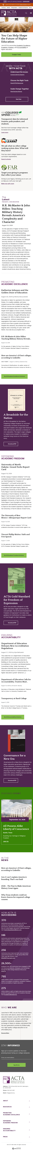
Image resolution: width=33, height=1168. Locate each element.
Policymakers (14, 7)
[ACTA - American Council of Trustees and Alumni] (10, 13)
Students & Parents (23, 7)
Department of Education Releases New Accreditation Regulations (16, 643)
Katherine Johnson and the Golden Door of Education (16, 290)
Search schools (6, 159)
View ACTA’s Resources (16, 83)
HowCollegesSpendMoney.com (12, 930)
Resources (7, 1107)
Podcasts (5, 202)
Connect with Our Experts (17, 74)
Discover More (5, 1033)
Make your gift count (7, 183)
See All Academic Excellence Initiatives (14, 376)
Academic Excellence (23, 45)
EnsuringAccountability (9, 1129)
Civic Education (14, 202)
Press (30, 7)
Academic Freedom (7, 47)
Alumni (8, 7)
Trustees (3, 7)
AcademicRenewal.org (10, 994)
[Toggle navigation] (31, 13)
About (5, 1100)
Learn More (26, 1)
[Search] (26, 13)
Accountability (21, 47)
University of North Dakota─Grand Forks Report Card (16, 464)
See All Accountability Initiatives (12, 717)
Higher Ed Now (23, 4)
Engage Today (16, 54)
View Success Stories (16, 91)
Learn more (4, 132)
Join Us (6, 841)
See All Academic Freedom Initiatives (14, 555)
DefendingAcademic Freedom (10, 1121)
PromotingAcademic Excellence (11, 1113)
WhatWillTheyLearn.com (8, 958)
